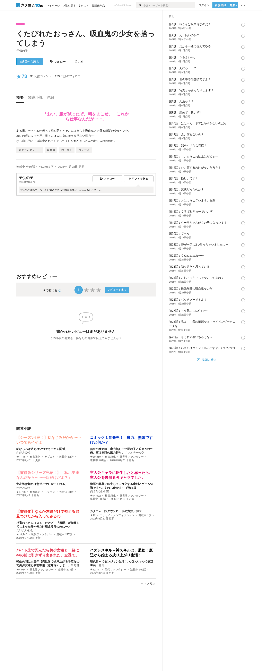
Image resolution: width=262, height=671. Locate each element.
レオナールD (135, 452)
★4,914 (21, 569)
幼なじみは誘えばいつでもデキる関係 (40, 449)
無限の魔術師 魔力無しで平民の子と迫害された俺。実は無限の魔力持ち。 (121, 450)
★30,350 (95, 456)
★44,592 (95, 495)
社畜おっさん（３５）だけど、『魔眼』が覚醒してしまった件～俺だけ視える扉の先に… (47, 524)
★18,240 (21, 534)
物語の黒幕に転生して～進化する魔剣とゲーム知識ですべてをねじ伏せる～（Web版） (121, 485)
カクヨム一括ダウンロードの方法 (111, 511)
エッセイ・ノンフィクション (117, 515)
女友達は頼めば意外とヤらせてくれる (40, 484)
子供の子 (22, 51)
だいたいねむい (26, 530)
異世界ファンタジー (132, 456)
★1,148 (21, 456)
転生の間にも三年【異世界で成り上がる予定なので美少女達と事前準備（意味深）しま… (47, 563)
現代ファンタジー (41, 534)
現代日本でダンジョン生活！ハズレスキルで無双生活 (121, 563)
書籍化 (36, 456)
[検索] (139, 5)
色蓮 (101, 565)
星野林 (75, 565)
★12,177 (95, 569)
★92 (93, 515)
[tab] (21, 98)
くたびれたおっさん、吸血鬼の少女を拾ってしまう (85, 38)
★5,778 (21, 491)
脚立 (139, 511)
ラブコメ (49, 456)
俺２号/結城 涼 (99, 491)
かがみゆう (23, 452)
